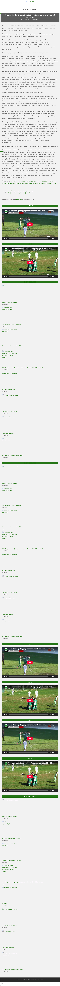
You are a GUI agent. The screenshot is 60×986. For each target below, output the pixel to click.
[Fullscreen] (55, 238)
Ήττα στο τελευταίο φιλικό (9, 302)
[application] (30, 224)
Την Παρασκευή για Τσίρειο (9, 411)
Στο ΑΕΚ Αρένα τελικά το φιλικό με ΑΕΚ (12, 455)
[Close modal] (1, 983)
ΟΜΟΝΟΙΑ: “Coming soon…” (9, 389)
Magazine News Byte (28, 979)
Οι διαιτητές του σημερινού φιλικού (11, 324)
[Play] (4, 238)
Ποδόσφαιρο (35, 19)
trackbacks (19, 199)
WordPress (40, 979)
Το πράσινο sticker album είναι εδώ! (11, 346)
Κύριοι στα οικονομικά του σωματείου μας (21, 191)
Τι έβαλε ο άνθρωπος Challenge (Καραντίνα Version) (22, 193)
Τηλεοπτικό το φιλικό (8, 433)
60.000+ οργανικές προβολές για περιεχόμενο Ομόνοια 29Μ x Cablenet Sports (22, 368)
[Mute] (53, 238)
